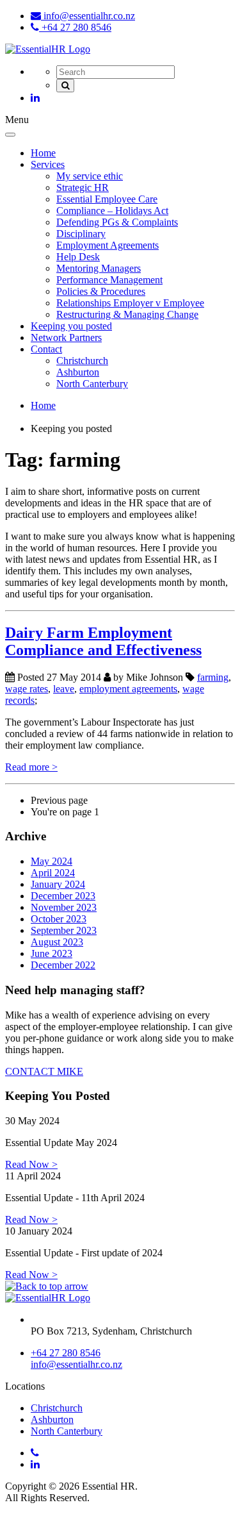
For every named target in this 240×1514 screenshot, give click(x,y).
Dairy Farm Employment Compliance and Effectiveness (103, 641)
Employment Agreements (107, 245)
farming (212, 677)
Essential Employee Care (106, 199)
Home (43, 152)
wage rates (26, 688)
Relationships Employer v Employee (130, 302)
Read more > (31, 766)
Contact (46, 349)
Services (48, 164)
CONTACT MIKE (44, 1071)
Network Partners (66, 337)
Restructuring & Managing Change (127, 314)
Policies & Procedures (100, 291)
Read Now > (31, 1164)
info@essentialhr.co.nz (88, 15)
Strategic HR (82, 187)
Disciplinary (81, 233)
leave (63, 688)
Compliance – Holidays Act (112, 210)
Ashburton (77, 372)
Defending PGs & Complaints (117, 222)
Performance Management (109, 279)
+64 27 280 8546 (75, 27)
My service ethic (89, 176)
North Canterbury (92, 383)
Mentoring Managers (98, 268)
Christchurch (82, 360)
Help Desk (78, 256)
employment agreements (128, 688)
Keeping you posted (71, 325)
